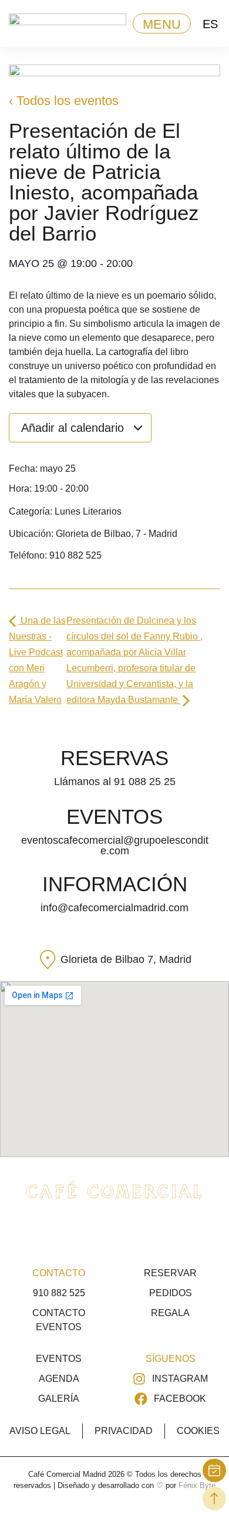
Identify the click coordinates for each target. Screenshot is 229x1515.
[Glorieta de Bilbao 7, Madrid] (48, 959)
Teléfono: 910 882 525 (55, 555)
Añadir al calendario (74, 427)
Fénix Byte (197, 1485)
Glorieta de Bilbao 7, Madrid (125, 959)
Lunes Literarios (88, 511)
